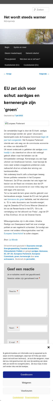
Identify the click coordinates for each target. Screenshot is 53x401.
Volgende (44, 73)
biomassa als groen (16, 199)
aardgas (35, 251)
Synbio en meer (20, 47)
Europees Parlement (22, 253)
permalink (30, 259)
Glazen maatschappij (13, 53)
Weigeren (26, 382)
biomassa (43, 251)
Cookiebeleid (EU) (31, 65)
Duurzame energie (34, 245)
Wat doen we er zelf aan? (30, 59)
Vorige (7, 73)
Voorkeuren (26, 390)
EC (5, 253)
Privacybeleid (10, 59)
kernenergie (25, 256)
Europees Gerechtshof (13, 233)
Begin (7, 47)
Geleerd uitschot (32, 53)
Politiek (19, 251)
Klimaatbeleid (9, 251)
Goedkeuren (27, 374)
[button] (48, 347)
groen (16, 256)
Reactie (13, 291)
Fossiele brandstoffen (29, 248)
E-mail (13, 342)
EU (12, 253)
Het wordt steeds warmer (25, 16)
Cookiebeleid (18, 397)
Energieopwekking (11, 248)
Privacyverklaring (32, 397)
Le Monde (13, 239)
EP (8, 253)
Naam (13, 327)
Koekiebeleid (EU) (12, 65)
